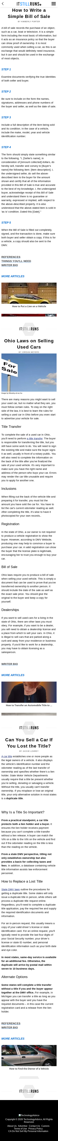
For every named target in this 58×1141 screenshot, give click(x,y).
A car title (6, 756)
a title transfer (35, 438)
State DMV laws (10, 889)
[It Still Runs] (29, 4)
